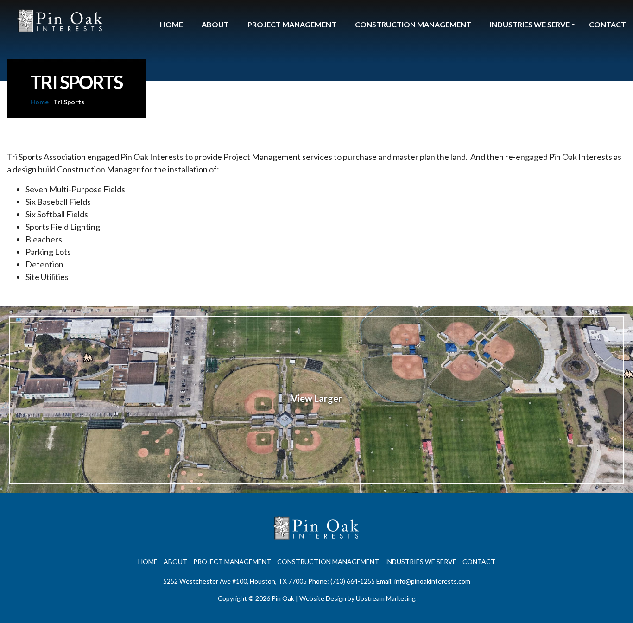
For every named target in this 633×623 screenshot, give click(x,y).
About (215, 24)
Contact (607, 24)
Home (171, 24)
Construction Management (413, 24)
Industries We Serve (530, 24)
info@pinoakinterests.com (432, 581)
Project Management (291, 24)
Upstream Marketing (386, 598)
